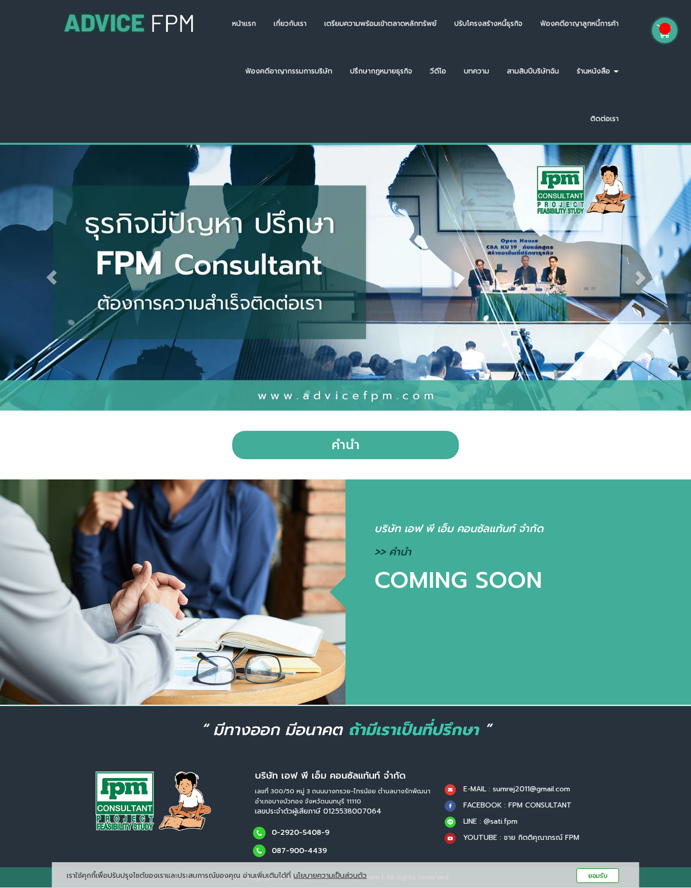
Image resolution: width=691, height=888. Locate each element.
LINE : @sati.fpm (490, 821)
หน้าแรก (244, 23)
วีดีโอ (438, 71)
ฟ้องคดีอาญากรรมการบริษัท (288, 71)
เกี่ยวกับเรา (290, 23)
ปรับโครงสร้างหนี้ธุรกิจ (488, 23)
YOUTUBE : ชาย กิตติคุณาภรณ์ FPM (521, 837)
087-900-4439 (299, 850)
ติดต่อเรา (604, 118)
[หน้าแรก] (153, 800)
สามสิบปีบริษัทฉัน (533, 71)
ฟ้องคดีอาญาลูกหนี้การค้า (579, 23)
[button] (52, 278)
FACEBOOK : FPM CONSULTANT (517, 805)
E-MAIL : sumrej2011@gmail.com (516, 789)
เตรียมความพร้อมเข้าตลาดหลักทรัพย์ (380, 23)
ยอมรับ (598, 875)
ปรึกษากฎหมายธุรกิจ (381, 71)
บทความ (476, 71)
